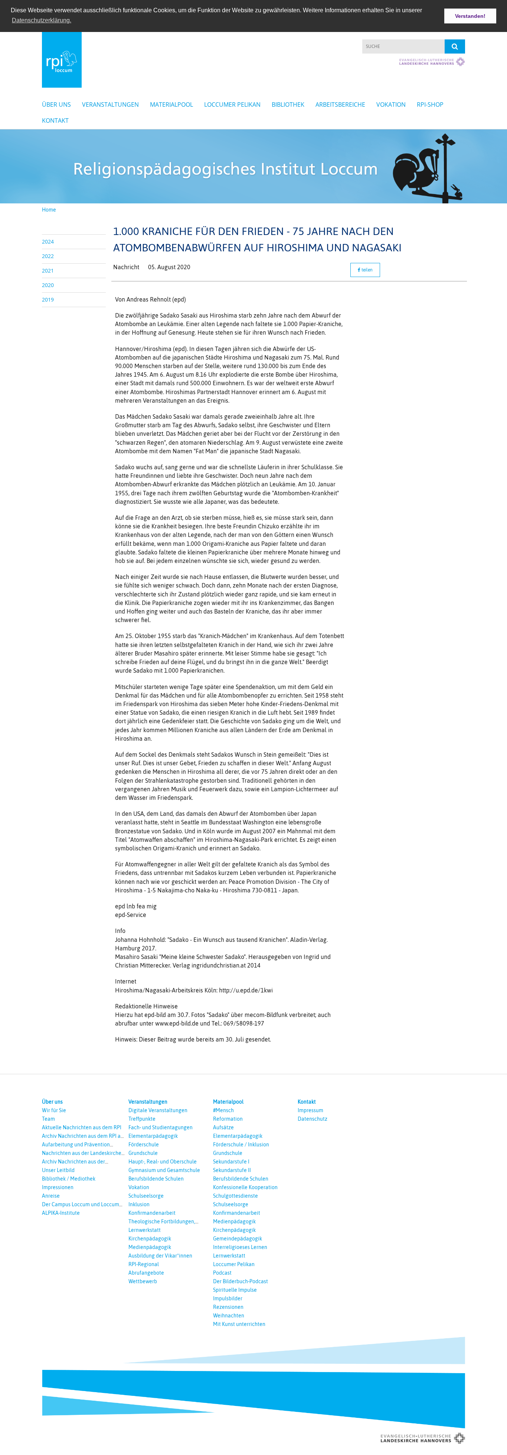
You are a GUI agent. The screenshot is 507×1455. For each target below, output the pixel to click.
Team (48, 1119)
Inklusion (139, 1204)
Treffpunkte (142, 1119)
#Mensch (223, 1110)
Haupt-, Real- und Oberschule (162, 1162)
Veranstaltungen (110, 104)
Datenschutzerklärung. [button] (41, 20)
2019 (48, 299)
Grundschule (143, 1153)
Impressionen (57, 1187)
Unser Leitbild (58, 1170)
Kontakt (55, 120)
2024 (48, 241)
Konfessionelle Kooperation (245, 1187)
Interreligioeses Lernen (240, 1247)
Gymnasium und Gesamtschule (164, 1170)
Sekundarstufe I (231, 1162)
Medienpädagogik (149, 1247)
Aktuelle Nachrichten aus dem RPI (81, 1127)
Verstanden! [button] (470, 16)
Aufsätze (223, 1127)
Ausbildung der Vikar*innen (160, 1256)
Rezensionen (228, 1307)
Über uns (56, 104)
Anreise (51, 1196)
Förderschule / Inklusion (241, 1144)
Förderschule (143, 1144)
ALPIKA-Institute (61, 1213)
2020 (48, 285)
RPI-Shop (430, 104)
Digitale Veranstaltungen (157, 1110)
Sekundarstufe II (232, 1170)
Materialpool (171, 104)
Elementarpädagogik (153, 1136)
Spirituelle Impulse (235, 1290)
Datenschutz (312, 1119)
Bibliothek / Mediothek (68, 1179)
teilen (366, 270)
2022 (48, 256)
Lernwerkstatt (144, 1230)
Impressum (310, 1110)
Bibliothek (288, 104)
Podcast (222, 1273)
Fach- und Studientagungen (160, 1127)
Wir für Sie (54, 1110)
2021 (48, 270)
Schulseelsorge (146, 1196)
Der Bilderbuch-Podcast (240, 1281)
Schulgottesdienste (235, 1196)
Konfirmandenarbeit (152, 1213)
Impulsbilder (227, 1298)
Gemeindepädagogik (237, 1239)
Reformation (228, 1119)
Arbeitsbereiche (340, 104)
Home (49, 210)
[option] (253, 166)
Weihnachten (228, 1316)
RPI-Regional (143, 1264)
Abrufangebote (146, 1273)
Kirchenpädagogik (149, 1239)
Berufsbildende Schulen (156, 1179)
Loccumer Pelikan (232, 104)
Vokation (391, 104)
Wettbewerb (142, 1281)
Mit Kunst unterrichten (239, 1324)
